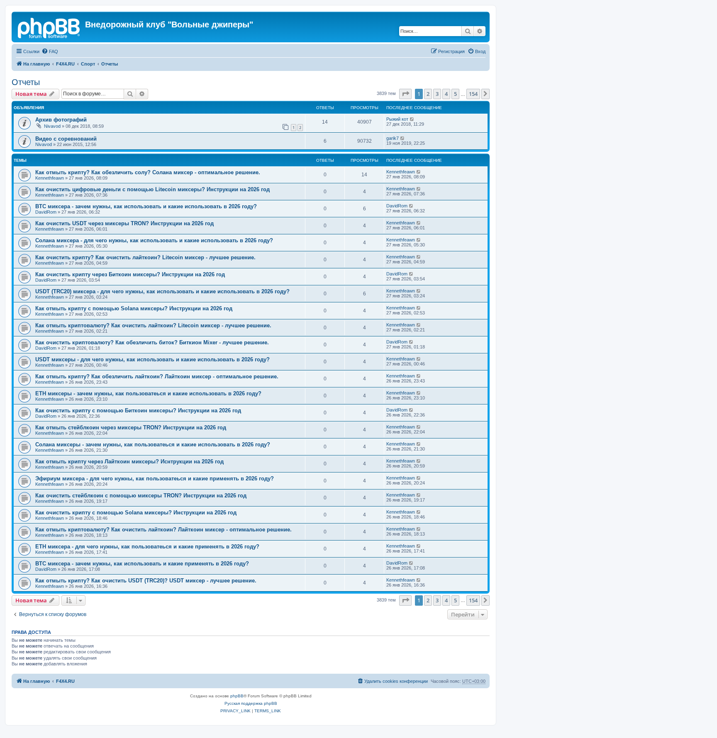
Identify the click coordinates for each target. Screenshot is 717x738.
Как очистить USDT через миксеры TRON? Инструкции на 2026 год (124, 223)
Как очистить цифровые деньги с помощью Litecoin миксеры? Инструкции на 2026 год (152, 189)
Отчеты (26, 82)
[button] (405, 94)
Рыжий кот (397, 119)
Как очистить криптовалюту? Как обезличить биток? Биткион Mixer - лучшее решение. (152, 342)
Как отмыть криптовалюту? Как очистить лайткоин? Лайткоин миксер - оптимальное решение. (163, 529)
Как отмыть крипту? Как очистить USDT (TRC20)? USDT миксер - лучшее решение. (145, 580)
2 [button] (428, 93)
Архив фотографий (61, 120)
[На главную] (49, 27)
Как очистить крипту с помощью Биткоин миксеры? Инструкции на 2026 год (138, 410)
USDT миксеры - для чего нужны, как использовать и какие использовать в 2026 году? (152, 359)
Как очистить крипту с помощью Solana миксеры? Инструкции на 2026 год (136, 512)
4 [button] (446, 93)
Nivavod (52, 126)
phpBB (237, 696)
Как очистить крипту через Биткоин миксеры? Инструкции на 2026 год (130, 274)
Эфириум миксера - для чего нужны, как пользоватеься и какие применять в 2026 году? (154, 478)
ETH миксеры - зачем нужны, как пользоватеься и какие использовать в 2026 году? (148, 393)
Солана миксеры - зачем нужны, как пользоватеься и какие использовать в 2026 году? (152, 444)
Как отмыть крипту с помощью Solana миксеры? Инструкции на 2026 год (133, 308)
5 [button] (455, 93)
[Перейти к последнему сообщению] (412, 119)
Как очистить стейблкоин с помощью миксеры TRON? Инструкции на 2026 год (140, 495)
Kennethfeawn (49, 177)
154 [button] (473, 93)
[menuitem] (49, 51)
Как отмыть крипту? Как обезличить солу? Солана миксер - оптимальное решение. (147, 172)
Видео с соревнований (66, 139)
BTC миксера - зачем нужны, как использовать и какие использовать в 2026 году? (146, 206)
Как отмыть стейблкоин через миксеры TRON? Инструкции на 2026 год (130, 427)
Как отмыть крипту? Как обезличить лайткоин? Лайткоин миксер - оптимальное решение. (156, 376)
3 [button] (437, 93)
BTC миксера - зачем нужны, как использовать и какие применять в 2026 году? (142, 563)
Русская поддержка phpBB (250, 703)
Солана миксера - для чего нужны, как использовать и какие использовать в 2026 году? (154, 240)
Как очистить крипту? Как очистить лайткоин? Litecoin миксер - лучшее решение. (145, 257)
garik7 (392, 138)
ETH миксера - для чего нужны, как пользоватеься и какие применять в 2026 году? (147, 546)
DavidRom (45, 211)
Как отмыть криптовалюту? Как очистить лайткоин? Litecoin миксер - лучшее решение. (153, 325)
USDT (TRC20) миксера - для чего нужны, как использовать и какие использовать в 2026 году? (162, 291)
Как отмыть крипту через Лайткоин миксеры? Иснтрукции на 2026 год (129, 461)
